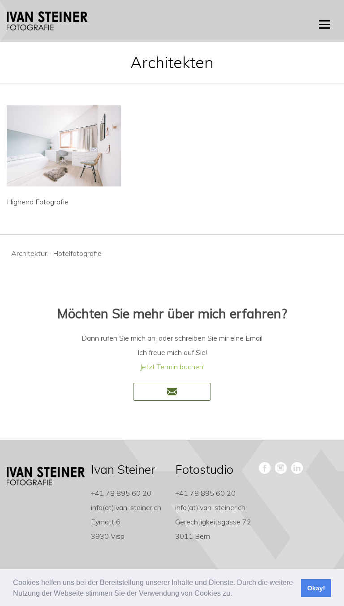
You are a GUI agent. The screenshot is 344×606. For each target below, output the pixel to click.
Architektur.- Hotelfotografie (56, 253)
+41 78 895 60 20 (121, 493)
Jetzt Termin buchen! (172, 366)
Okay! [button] (316, 588)
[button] (235, 594)
